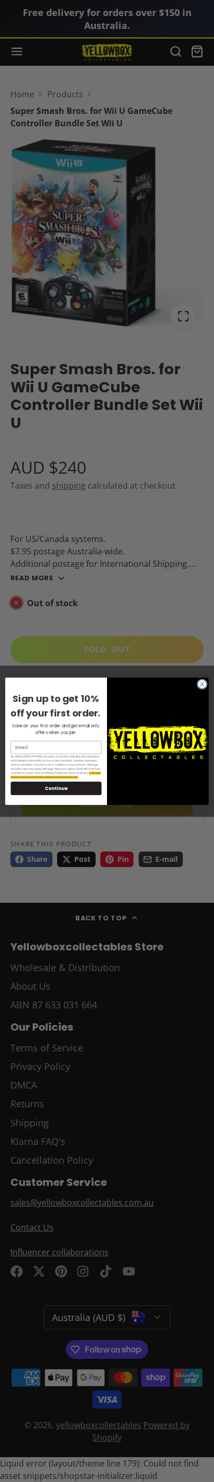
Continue (56, 788)
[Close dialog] (202, 683)
